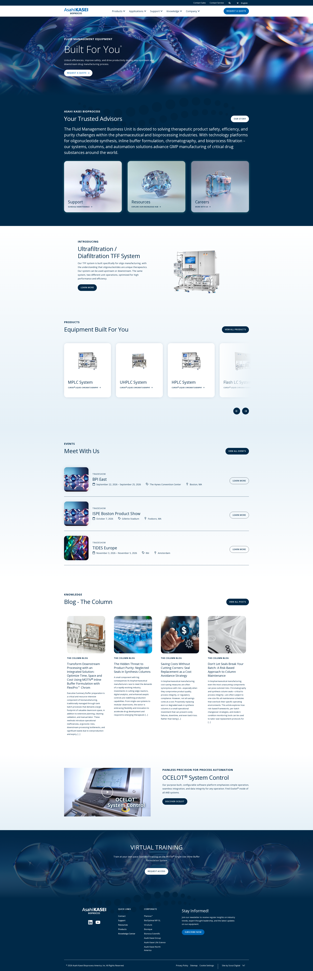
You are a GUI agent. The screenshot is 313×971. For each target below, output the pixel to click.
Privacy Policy (182, 965)
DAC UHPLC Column (242, 382)
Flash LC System (134, 382)
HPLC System (80, 382)
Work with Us (201, 207)
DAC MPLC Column (189, 382)
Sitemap (194, 965)
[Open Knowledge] (181, 11)
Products (122, 929)
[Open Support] (161, 11)
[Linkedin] (90, 922)
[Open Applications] (145, 11)
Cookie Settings (207, 965)
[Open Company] (199, 11)
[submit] (230, 3)
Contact (122, 916)
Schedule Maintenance (79, 207)
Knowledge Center (126, 933)
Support (121, 920)
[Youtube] (97, 922)
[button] (107, 792)
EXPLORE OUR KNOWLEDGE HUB (145, 207)
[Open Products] (124, 11)
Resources (123, 925)
